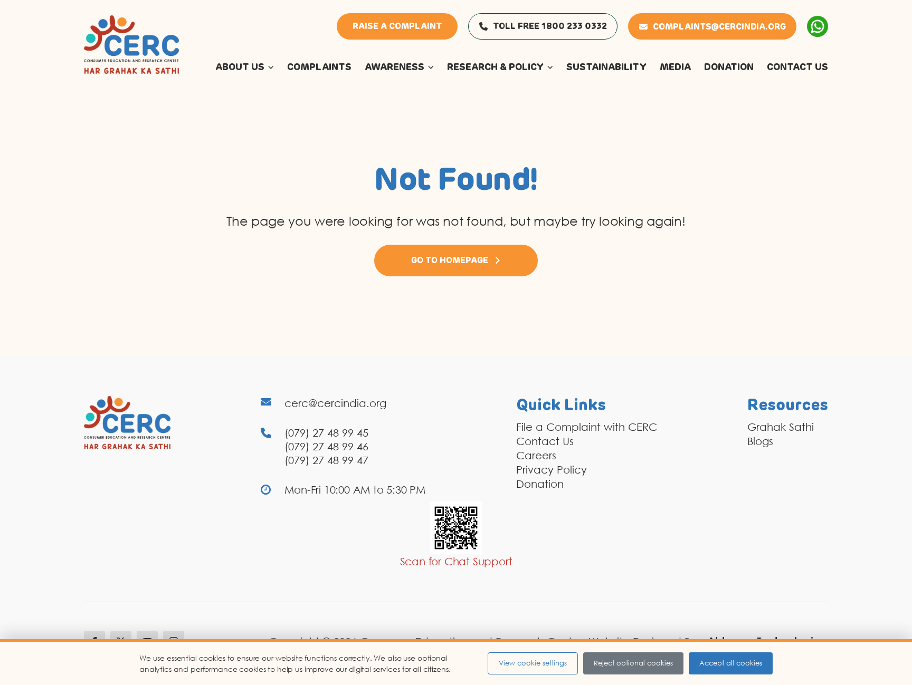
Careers (536, 455)
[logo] (131, 43)
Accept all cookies (730, 663)
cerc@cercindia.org (335, 403)
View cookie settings (533, 663)
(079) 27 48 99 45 (326, 432)
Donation (540, 483)
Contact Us (545, 441)
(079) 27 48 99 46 (326, 446)
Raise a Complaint (397, 26)
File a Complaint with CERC (586, 426)
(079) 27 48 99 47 (326, 460)
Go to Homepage (449, 260)
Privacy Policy (551, 469)
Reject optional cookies (633, 663)
